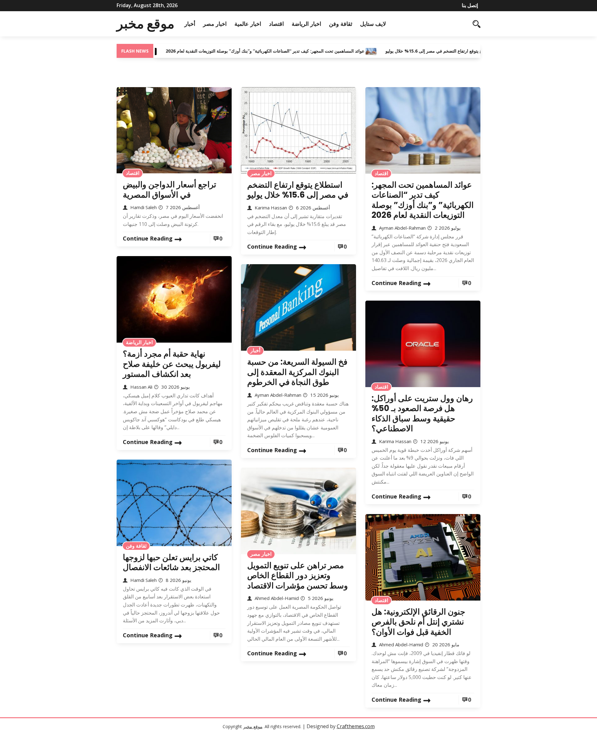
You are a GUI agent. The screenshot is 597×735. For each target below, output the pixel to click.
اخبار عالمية (247, 23)
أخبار (189, 23)
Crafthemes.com (356, 726)
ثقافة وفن (340, 23)
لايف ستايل (373, 23)
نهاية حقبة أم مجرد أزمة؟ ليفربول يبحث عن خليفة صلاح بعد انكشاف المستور (172, 364)
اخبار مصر (215, 23)
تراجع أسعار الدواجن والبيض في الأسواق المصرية (169, 189)
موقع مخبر (145, 23)
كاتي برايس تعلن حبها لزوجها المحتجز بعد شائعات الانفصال (171, 562)
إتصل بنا (470, 5)
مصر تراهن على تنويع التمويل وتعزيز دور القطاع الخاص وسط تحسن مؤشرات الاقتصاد (297, 575)
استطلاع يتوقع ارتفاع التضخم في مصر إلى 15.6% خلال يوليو (414, 51)
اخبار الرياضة (306, 23)
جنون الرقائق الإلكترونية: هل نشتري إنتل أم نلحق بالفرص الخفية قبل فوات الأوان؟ (418, 622)
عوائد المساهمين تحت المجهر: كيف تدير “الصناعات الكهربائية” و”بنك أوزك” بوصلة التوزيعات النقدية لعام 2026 (239, 51)
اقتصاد (276, 23)
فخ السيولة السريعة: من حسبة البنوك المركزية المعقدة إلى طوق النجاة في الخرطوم (297, 372)
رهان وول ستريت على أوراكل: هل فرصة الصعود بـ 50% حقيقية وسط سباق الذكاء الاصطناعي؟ (422, 413)
